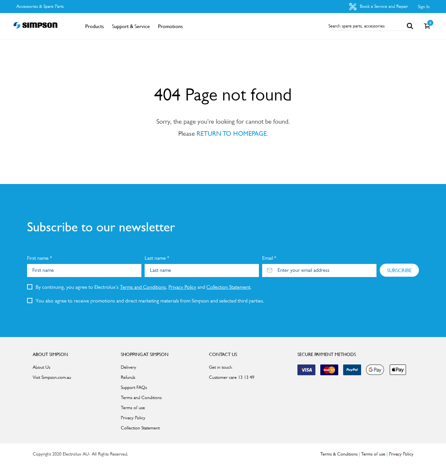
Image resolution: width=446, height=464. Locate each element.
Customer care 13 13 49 (231, 377)
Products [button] (94, 26)
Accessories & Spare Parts (40, 6)
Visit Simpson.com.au (52, 377)
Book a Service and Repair (383, 6)
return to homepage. (232, 133)
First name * (39, 258)
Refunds (128, 377)
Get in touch (220, 367)
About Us (41, 367)
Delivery (128, 367)
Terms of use (133, 407)
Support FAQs (134, 387)
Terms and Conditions (143, 287)
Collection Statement (228, 287)
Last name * (157, 258)
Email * (269, 258)
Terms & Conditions (339, 453)
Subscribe (399, 270)
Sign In (424, 6)
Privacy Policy (182, 287)
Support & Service (131, 26)
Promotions (170, 26)
